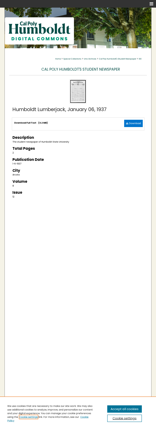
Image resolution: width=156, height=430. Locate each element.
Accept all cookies (124, 409)
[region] (78, 413)
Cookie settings (28, 417)
